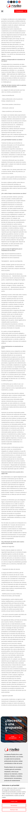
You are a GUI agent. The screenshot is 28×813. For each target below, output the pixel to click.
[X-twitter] (11, 2)
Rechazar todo (14, 809)
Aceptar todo (14, 801)
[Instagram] (14, 2)
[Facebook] (8, 2)
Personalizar (14, 805)
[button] (2, 11)
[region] (14, 798)
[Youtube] (19, 2)
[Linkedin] (17, 2)
